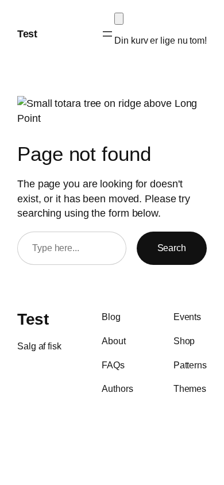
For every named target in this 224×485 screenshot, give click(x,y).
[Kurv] (118, 19)
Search (171, 247)
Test (27, 34)
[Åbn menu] (107, 34)
